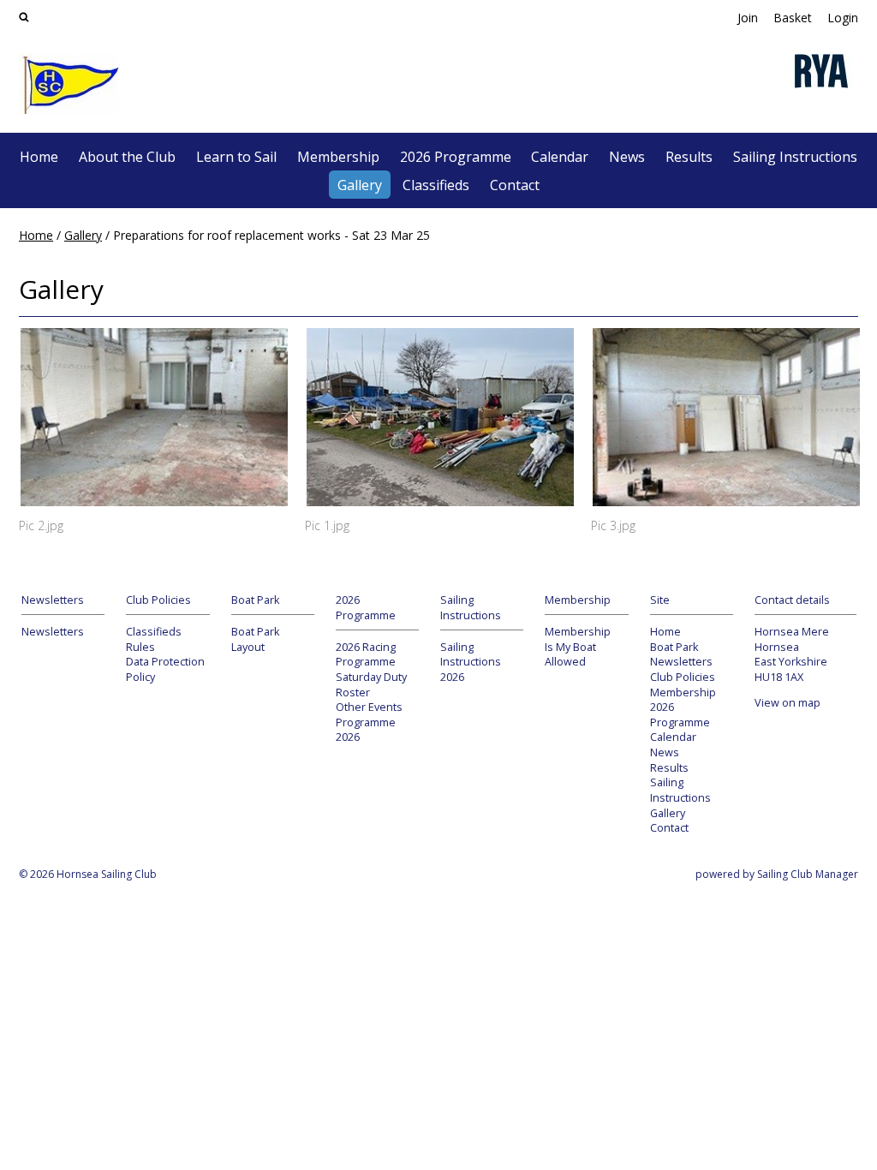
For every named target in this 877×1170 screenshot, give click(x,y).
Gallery (359, 185)
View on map (787, 702)
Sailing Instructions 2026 (470, 662)
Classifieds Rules (154, 639)
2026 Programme (455, 156)
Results (689, 156)
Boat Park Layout (255, 639)
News (627, 156)
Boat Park (674, 647)
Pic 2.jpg (41, 525)
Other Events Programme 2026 (369, 722)
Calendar (559, 156)
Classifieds (436, 185)
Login (842, 17)
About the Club (127, 156)
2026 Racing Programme (366, 655)
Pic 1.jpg (327, 525)
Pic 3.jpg (613, 525)
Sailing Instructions (795, 156)
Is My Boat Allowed (570, 655)
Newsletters (52, 631)
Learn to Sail (236, 156)
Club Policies (682, 677)
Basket (792, 17)
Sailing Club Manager (807, 874)
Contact (515, 185)
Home (39, 156)
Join (747, 17)
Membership (338, 156)
